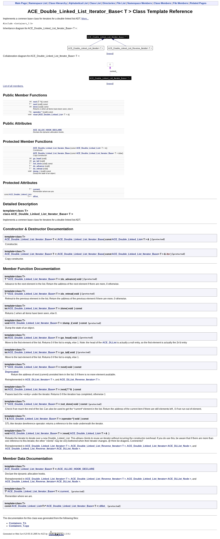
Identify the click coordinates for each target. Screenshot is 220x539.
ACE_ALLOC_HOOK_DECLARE (47, 130)
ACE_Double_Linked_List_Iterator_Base (51, 148)
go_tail (36, 161)
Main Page (21, 3)
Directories (109, 3)
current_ (37, 189)
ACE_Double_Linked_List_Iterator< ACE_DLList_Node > (159, 446)
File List (121, 3)
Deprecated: (12, 372)
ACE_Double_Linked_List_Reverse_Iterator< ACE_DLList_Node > (42, 448)
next (35, 102)
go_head (37, 158)
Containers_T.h (17, 523)
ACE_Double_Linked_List (50, 114)
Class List (95, 3)
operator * (37, 112)
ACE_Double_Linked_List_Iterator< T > (47, 446)
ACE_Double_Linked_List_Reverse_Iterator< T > (98, 446)
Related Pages (198, 3)
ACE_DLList (109, 342)
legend (110, 53)
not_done (37, 163)
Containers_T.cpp (19, 526)
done (35, 107)
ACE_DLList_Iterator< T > (39, 379)
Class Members (162, 3)
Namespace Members (139, 3)
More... (85, 18)
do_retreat (37, 169)
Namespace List (38, 3)
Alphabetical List (78, 3)
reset (35, 114)
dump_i (36, 171)
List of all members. (13, 86)
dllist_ (36, 196)
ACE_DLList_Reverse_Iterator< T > (80, 379)
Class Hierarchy (58, 3)
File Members (180, 3)
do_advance (38, 166)
